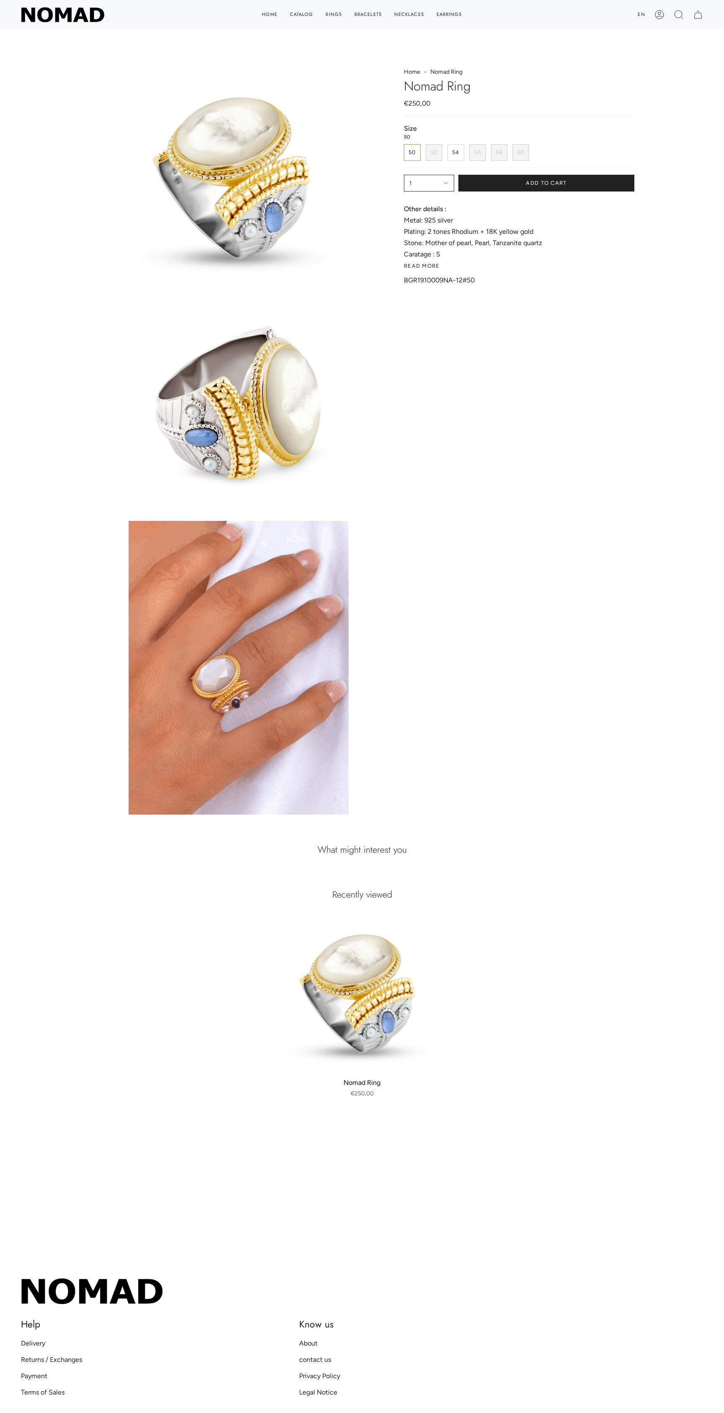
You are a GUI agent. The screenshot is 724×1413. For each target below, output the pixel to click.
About (308, 1343)
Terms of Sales (43, 1392)
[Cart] (698, 14)
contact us (315, 1360)
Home (412, 71)
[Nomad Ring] (362, 994)
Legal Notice (318, 1392)
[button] (678, 14)
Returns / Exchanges (51, 1360)
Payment (34, 1376)
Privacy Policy (319, 1376)
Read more (422, 266)
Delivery (33, 1343)
